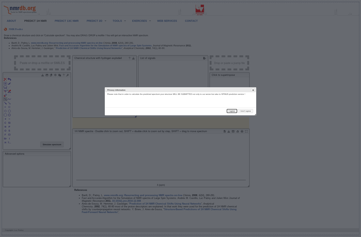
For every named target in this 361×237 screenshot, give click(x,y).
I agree (232, 111)
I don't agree (245, 111)
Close (253, 90)
